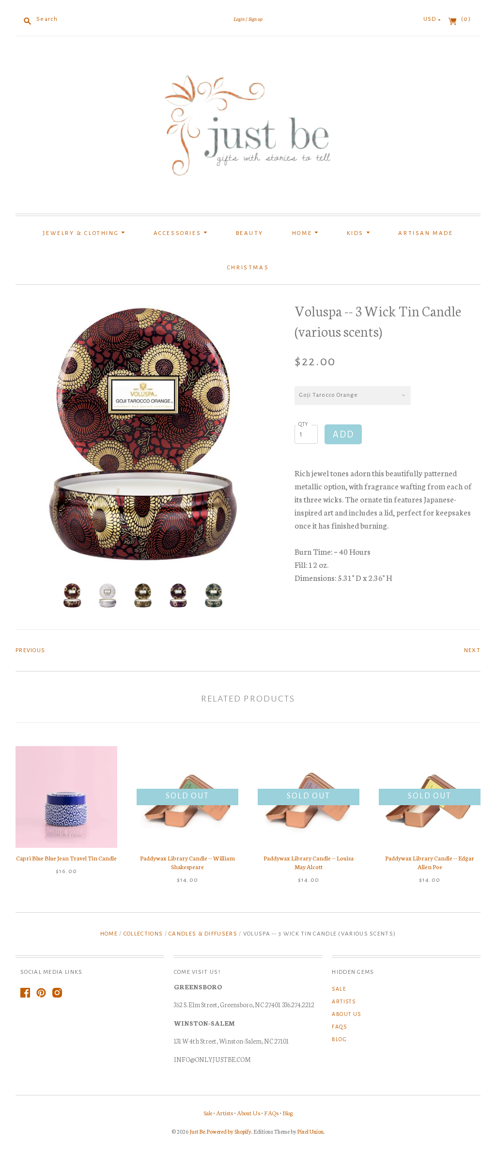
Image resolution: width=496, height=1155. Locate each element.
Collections (143, 934)
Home (303, 233)
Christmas (248, 268)
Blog (339, 1039)
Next (472, 650)
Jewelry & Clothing (82, 233)
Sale (339, 989)
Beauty (250, 233)
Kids (356, 233)
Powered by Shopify (229, 1131)
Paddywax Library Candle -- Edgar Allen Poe (429, 862)
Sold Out (187, 796)
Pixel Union (310, 1131)
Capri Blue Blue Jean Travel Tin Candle (66, 858)
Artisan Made (425, 233)
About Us (346, 1014)
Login (239, 18)
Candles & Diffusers (203, 934)
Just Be (197, 1131)
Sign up (255, 18)
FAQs (339, 1027)
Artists (344, 1001)
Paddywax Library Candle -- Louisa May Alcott (309, 862)
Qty (303, 424)
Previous (30, 650)
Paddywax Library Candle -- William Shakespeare (187, 862)
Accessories (178, 233)
